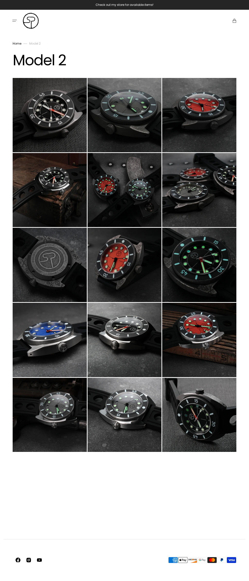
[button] (14, 20)
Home (17, 43)
